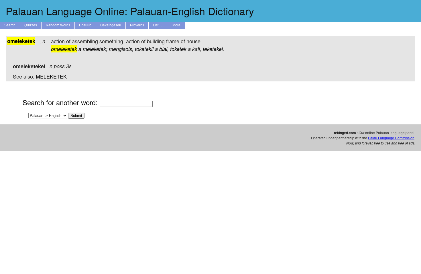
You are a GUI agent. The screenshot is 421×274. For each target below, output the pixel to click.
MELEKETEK (51, 76)
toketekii (144, 48)
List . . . (158, 25)
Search (9, 25)
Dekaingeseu (110, 25)
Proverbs (137, 25)
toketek (178, 48)
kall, (196, 48)
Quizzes (30, 25)
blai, (164, 48)
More (176, 25)
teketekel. (213, 48)
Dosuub (85, 25)
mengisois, (121, 48)
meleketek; (95, 48)
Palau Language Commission (391, 137)
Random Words (58, 25)
